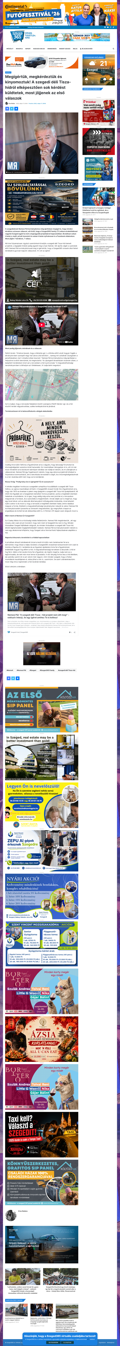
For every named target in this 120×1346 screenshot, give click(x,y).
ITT (88, 1339)
